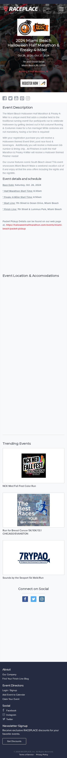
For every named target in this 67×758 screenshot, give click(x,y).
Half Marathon (37, 71)
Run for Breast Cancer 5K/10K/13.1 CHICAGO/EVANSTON (22, 532)
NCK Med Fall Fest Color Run (19, 486)
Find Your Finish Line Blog (15, 678)
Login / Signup (9, 690)
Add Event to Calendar (13, 694)
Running (23, 71)
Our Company (9, 674)
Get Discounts (14, 741)
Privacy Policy (42, 754)
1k (47, 71)
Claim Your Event (10, 699)
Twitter (9, 719)
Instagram (11, 715)
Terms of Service (26, 754)
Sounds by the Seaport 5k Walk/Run (23, 577)
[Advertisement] (33, 252)
